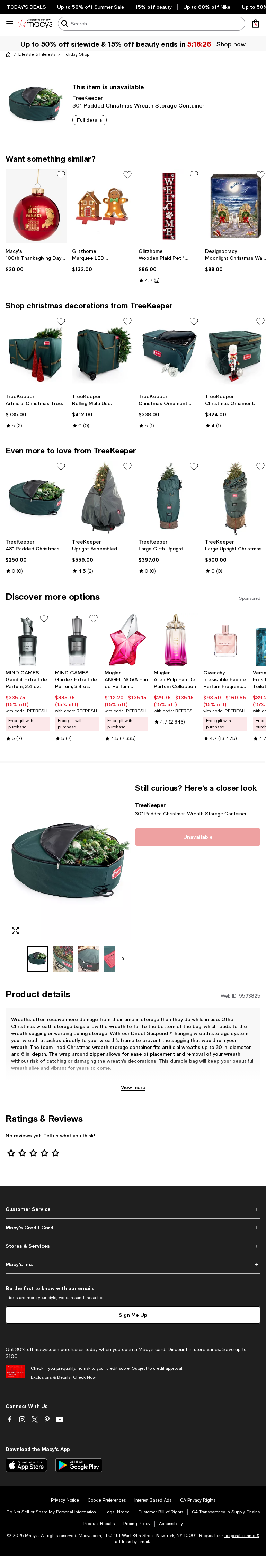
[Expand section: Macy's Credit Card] (133, 1228)
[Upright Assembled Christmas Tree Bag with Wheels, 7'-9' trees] (102, 498)
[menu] (10, 23)
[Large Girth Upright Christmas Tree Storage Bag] (169, 498)
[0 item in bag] (255, 23)
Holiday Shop (76, 54)
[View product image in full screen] (15, 930)
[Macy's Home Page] (35, 23)
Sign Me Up (133, 1315)
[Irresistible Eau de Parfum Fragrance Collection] (225, 640)
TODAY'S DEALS (26, 7)
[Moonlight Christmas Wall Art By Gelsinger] (235, 206)
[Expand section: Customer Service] (133, 1209)
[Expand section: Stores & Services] (133, 1246)
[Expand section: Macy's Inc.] (133, 1264)
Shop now (231, 44)
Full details (89, 120)
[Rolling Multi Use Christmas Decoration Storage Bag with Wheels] (102, 353)
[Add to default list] (61, 175)
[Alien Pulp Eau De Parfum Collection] (176, 640)
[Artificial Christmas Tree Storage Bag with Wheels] (36, 353)
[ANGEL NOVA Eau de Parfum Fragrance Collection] (127, 640)
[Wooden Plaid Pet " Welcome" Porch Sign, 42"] (169, 206)
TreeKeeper (87, 97)
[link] (36, 260)
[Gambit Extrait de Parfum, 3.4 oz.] (28, 640)
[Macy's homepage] (8, 54)
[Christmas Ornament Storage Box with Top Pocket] (235, 353)
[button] (68, 877)
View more (133, 1087)
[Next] (123, 958)
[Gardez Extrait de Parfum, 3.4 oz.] (77, 640)
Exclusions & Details (50, 1377)
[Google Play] (78, 1465)
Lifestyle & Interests (36, 54)
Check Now (84, 1377)
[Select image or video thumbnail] (37, 959)
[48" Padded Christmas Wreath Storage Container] (36, 498)
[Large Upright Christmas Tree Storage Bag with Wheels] (235, 498)
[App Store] (26, 1465)
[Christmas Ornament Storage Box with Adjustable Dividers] (169, 353)
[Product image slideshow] (68, 861)
